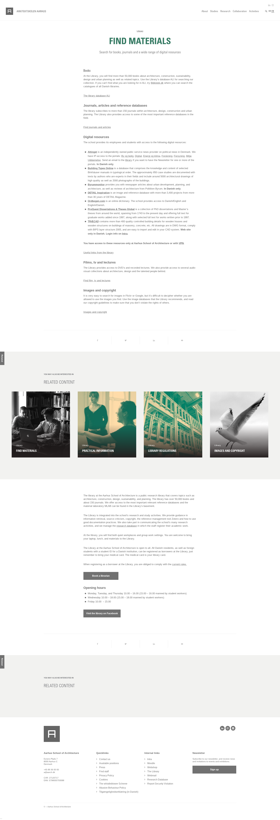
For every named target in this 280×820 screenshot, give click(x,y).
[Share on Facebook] (97, 340)
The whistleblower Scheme (113, 783)
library (128, 160)
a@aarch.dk (49, 772)
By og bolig (127, 156)
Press (102, 767)
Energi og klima (151, 156)
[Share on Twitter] (126, 340)
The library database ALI (96, 95)
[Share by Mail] (182, 340)
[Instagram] (227, 728)
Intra (124, 233)
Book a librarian (101, 576)
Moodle (151, 763)
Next (264, 424)
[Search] (266, 11)
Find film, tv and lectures (96, 280)
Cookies (103, 779)
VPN (181, 243)
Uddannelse (94, 160)
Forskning (167, 156)
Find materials (26, 450)
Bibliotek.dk (157, 83)
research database (127, 525)
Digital (138, 156)
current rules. (179, 564)
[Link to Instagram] (273, 5)
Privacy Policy (106, 775)
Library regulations (162, 450)
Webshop (152, 767)
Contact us (104, 759)
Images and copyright (229, 450)
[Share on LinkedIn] (154, 340)
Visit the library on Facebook (102, 613)
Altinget (92, 152)
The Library (153, 771)
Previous (16, 424)
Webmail (151, 775)
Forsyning (179, 156)
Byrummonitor (96, 184)
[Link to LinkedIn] (269, 5)
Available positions (109, 763)
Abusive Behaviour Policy (112, 788)
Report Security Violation (160, 783)
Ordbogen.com (96, 201)
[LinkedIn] (222, 728)
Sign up (214, 769)
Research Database (157, 779)
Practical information (98, 450)
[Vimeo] (233, 728)
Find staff (104, 771)
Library (140, 31)
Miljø (188, 156)
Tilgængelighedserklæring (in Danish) (118, 792)
